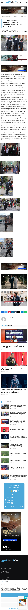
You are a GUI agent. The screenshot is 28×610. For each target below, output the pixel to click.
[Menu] (2, 2)
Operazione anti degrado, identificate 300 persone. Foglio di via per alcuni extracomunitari (18, 476)
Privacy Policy (16, 608)
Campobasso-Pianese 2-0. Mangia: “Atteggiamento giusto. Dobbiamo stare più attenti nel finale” (12, 346)
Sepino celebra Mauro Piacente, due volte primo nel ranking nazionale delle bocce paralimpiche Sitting (18, 413)
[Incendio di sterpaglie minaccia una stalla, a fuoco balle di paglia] (5, 407)
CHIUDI (25, 597)
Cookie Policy (11, 608)
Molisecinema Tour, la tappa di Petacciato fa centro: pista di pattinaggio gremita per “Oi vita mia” (18, 445)
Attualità (4, 31)
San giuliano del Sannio (22, 31)
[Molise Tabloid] (14, 2)
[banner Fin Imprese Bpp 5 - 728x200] (14, 71)
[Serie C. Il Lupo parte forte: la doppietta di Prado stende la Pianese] (5, 453)
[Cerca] (26, 2)
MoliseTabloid (5, 30)
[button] (26, 582)
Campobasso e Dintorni (11, 31)
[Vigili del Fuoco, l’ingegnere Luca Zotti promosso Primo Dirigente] (14, 359)
